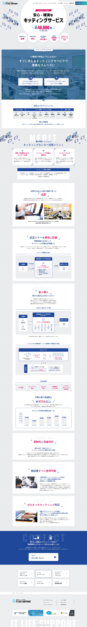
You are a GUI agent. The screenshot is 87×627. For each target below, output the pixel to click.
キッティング (44, 3)
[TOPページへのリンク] (10, 3)
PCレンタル (66, 3)
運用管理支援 (71, 3)
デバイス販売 (60, 3)
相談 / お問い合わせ (82, 3)
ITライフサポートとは (37, 3)
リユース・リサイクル (52, 3)
